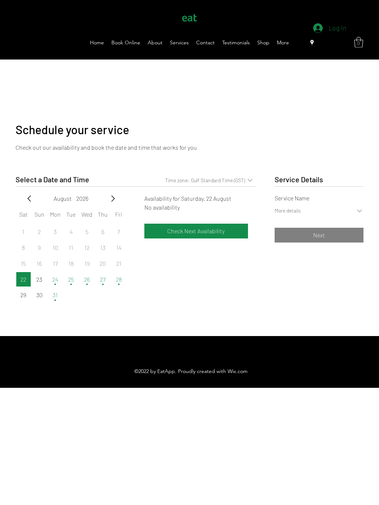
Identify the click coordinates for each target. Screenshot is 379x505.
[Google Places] (312, 42)
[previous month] (29, 198)
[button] (358, 42)
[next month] (112, 198)
